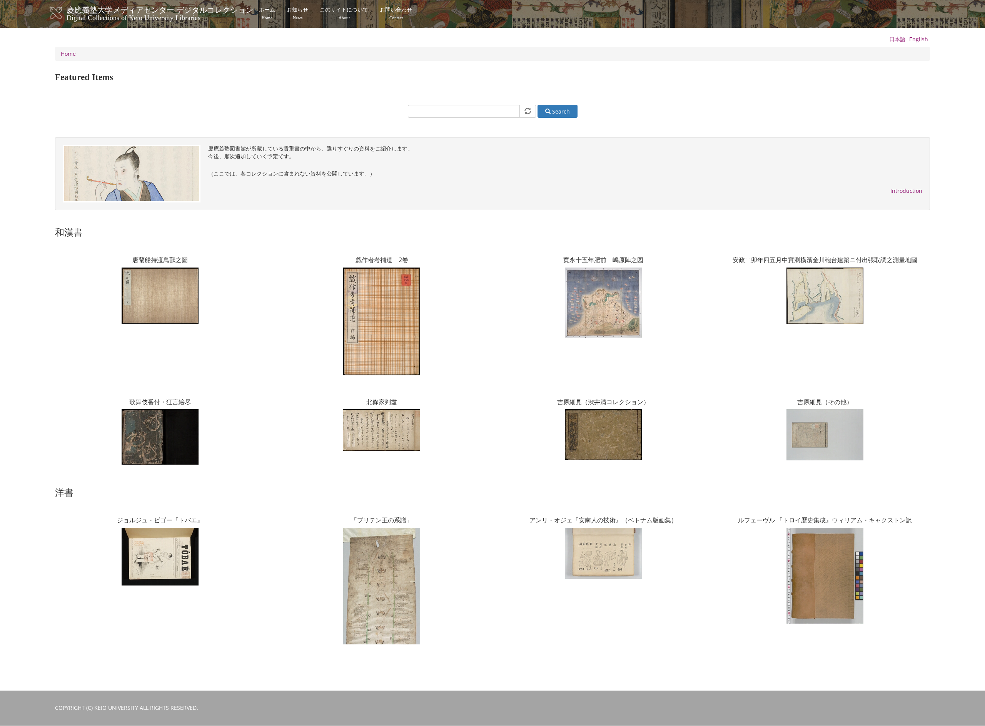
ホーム (267, 13)
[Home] (63, 13)
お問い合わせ (396, 13)
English (918, 39)
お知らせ (297, 13)
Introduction (906, 190)
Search (560, 111)
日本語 (897, 39)
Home (68, 53)
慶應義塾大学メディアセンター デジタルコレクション (160, 13)
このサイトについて (344, 13)
